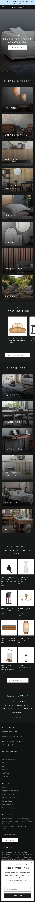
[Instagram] (8, 745)
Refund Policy (7, 804)
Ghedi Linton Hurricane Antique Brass (7, 668)
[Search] (29, 7)
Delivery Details (8, 794)
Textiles (5, 776)
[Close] (31, 862)
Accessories (6, 756)
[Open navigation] (3, 7)
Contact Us (6, 787)
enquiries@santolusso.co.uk (12, 741)
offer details (21, 883)
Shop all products (17, 355)
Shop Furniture (17, 48)
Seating (5, 766)
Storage (5, 770)
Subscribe (17, 895)
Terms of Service (8, 808)
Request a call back (9, 731)
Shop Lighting (17, 53)
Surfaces (5, 773)
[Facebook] (3, 745)
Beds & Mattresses (9, 759)
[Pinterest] (12, 745)
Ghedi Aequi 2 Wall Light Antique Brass (24, 611)
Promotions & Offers (10, 797)
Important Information (11, 791)
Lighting (5, 763)
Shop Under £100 (17, 680)
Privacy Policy (7, 801)
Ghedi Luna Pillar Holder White (24, 579)
